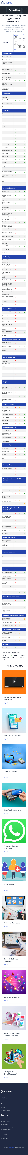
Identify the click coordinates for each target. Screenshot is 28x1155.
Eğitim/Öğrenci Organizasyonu (12, 339)
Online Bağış (6, 1122)
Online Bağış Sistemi (9, 188)
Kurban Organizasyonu (10, 256)
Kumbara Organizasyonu (10, 445)
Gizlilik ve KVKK (6, 1110)
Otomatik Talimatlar (8, 404)
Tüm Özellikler (6, 1130)
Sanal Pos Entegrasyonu (12, 810)
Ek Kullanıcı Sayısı (10, 884)
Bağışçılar (5, 1124)
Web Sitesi (6, 110)
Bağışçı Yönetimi (8, 53)
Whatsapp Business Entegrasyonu (13, 615)
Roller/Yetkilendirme (9, 552)
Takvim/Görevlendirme (9, 427)
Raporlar (5, 569)
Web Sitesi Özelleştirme (12, 923)
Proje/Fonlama (7, 382)
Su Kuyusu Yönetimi (9, 357)
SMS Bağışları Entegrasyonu (11, 629)
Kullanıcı (5, 644)
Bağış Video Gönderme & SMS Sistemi (12, 479)
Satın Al (15, 49)
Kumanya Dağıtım (8, 465)
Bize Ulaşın (5, 1138)
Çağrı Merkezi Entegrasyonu (11, 596)
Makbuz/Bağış (7, 93)
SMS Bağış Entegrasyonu (12, 736)
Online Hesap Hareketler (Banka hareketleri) (12, 508)
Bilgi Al (6, 703)
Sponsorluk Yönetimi (9, 308)
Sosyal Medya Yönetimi (12, 997)
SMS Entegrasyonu (9, 537)
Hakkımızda (5, 1108)
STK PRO (11, 1147)
